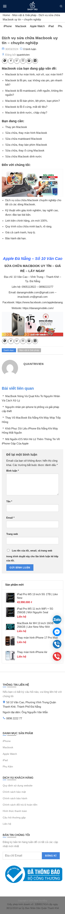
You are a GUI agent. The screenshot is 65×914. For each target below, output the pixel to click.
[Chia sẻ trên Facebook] (11, 61)
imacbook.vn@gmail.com (33, 296)
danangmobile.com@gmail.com (35, 292)
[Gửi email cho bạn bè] (23, 61)
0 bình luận (29, 49)
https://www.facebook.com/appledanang (39, 302)
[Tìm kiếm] (61, 6)
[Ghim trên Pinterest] (29, 61)
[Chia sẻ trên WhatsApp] (5, 61)
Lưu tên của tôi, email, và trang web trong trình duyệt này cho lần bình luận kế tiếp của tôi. (32, 555)
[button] (5, 6)
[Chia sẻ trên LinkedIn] (35, 61)
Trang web (12, 534)
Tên (9, 501)
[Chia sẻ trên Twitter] (17, 61)
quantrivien (23, 54)
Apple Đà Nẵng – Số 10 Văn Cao (32, 258)
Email (10, 517)
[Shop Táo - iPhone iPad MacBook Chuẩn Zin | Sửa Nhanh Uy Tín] (32, 6)
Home (6, 15)
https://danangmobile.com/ (38, 308)
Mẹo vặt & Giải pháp (24, 15)
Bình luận (12, 470)
